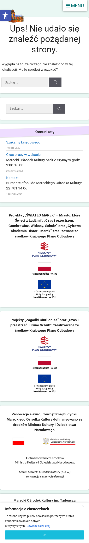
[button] (5, 15)
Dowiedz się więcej (38, 526)
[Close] (84, 506)
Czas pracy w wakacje (23, 155)
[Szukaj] (55, 82)
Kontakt (12, 178)
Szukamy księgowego (23, 142)
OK (45, 535)
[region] (44, 523)
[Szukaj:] (25, 82)
